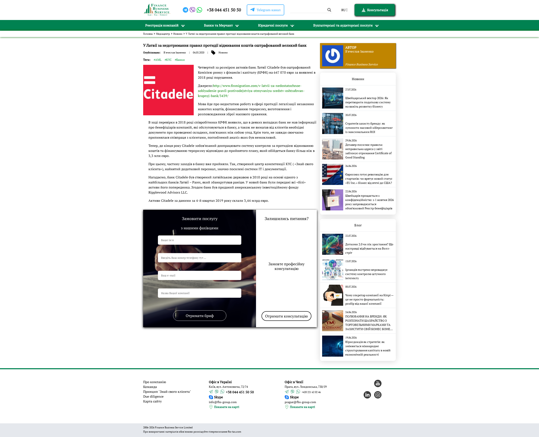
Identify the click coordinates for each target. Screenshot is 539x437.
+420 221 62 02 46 (311, 392)
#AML (157, 59)
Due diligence (153, 396)
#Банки (180, 59)
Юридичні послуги (273, 25)
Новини (177, 33)
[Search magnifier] (329, 10)
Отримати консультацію (286, 316)
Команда (150, 386)
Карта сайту (152, 401)
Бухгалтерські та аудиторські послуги (343, 25)
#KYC (168, 59)
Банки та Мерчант (218, 25)
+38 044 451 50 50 (224, 10)
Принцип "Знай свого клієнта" (167, 391)
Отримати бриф (200, 315)
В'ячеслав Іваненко (175, 52)
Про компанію (154, 382)
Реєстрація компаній (162, 25)
